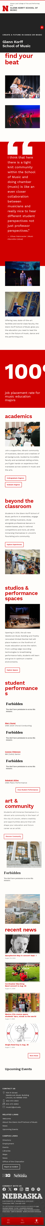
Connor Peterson (13, 752)
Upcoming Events (10, 1129)
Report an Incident (11, 1167)
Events (5, 1147)
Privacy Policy (6, 1211)
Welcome (7, 1119)
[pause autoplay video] (42, 27)
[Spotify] (38, 1189)
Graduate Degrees (13, 485)
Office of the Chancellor (13, 1161)
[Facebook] (4, 1189)
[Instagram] (21, 1189)
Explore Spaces (12, 670)
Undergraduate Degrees (15, 478)
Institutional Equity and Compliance (13, 1209)
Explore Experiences (14, 544)
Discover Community (13, 836)
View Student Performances (27, 790)
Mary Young (10, 723)
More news (34, 1056)
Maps (5, 1154)
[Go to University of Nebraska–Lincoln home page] (5, 8)
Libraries (6, 1151)
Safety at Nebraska (16, 1211)
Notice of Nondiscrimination (32, 1209)
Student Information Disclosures (32, 1211)
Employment (8, 1144)
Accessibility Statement (26, 1208)
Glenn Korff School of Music (24, 9)
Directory (7, 1140)
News (5, 1126)
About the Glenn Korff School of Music (20, 1122)
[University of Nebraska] (20, 1175)
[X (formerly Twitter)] (10, 1189)
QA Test (16, 1208)
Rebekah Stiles (12, 780)
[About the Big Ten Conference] (6, 1175)
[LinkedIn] (27, 1189)
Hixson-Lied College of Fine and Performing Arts (24, 4)
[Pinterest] (32, 1189)
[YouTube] (15, 1189)
